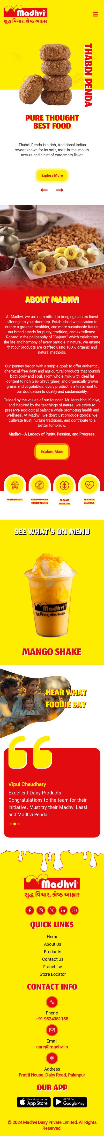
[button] (95, 14)
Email (52, 1041)
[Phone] (52, 1002)
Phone (52, 1012)
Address (52, 1069)
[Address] (52, 1058)
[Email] (52, 1030)
